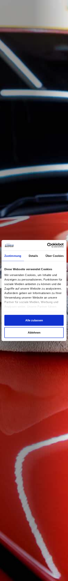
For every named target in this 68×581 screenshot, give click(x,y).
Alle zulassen (34, 320)
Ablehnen (34, 332)
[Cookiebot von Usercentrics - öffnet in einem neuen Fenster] (48, 245)
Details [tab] (33, 255)
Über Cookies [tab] (55, 255)
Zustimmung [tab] (12, 255)
